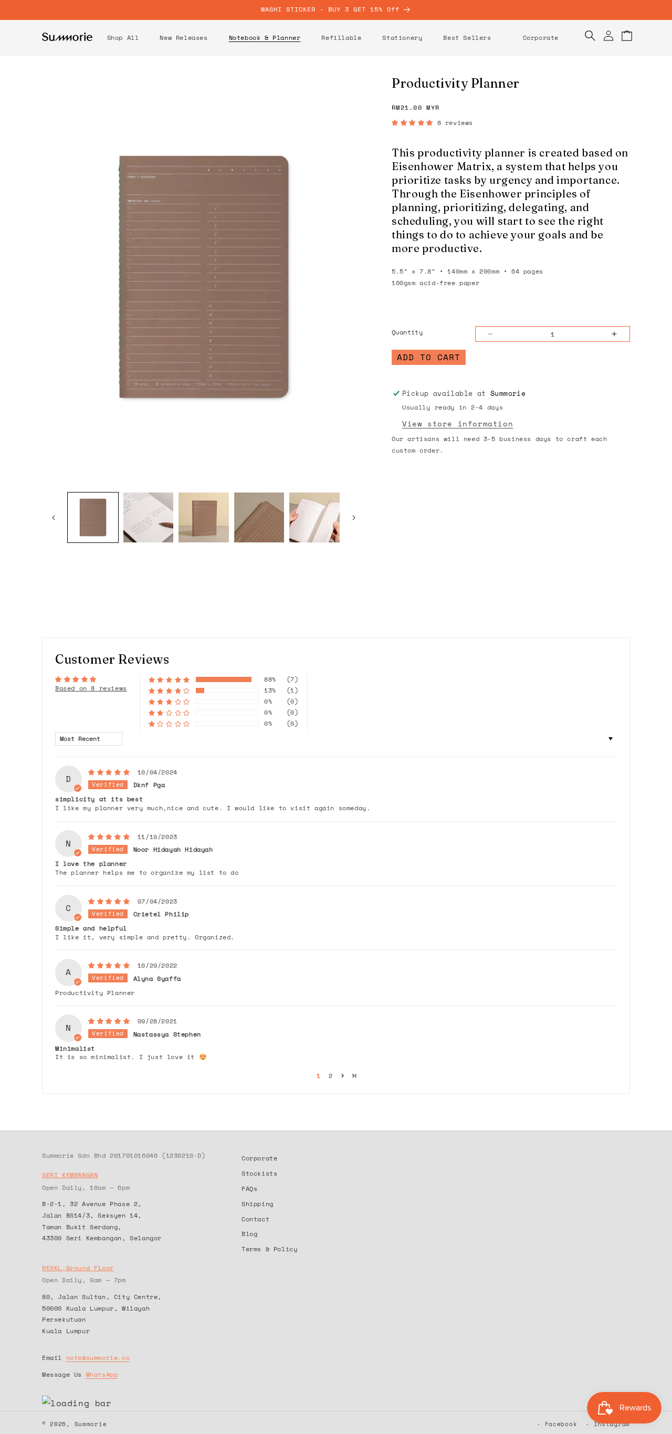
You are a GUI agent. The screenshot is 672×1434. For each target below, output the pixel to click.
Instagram (612, 1424)
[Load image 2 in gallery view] (148, 518)
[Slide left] (53, 517)
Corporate (259, 1158)
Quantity (407, 332)
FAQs (249, 1188)
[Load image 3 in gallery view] (203, 518)
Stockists (259, 1173)
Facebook (561, 1424)
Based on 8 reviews (91, 688)
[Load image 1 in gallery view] (93, 518)
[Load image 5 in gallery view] (314, 518)
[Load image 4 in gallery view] (259, 518)
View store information (457, 423)
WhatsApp (102, 1373)
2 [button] (331, 1075)
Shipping (258, 1203)
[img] (111, 771)
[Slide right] (353, 517)
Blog (249, 1233)
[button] (183, 38)
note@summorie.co (98, 1357)
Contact (255, 1219)
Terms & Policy (269, 1248)
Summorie (91, 1424)
